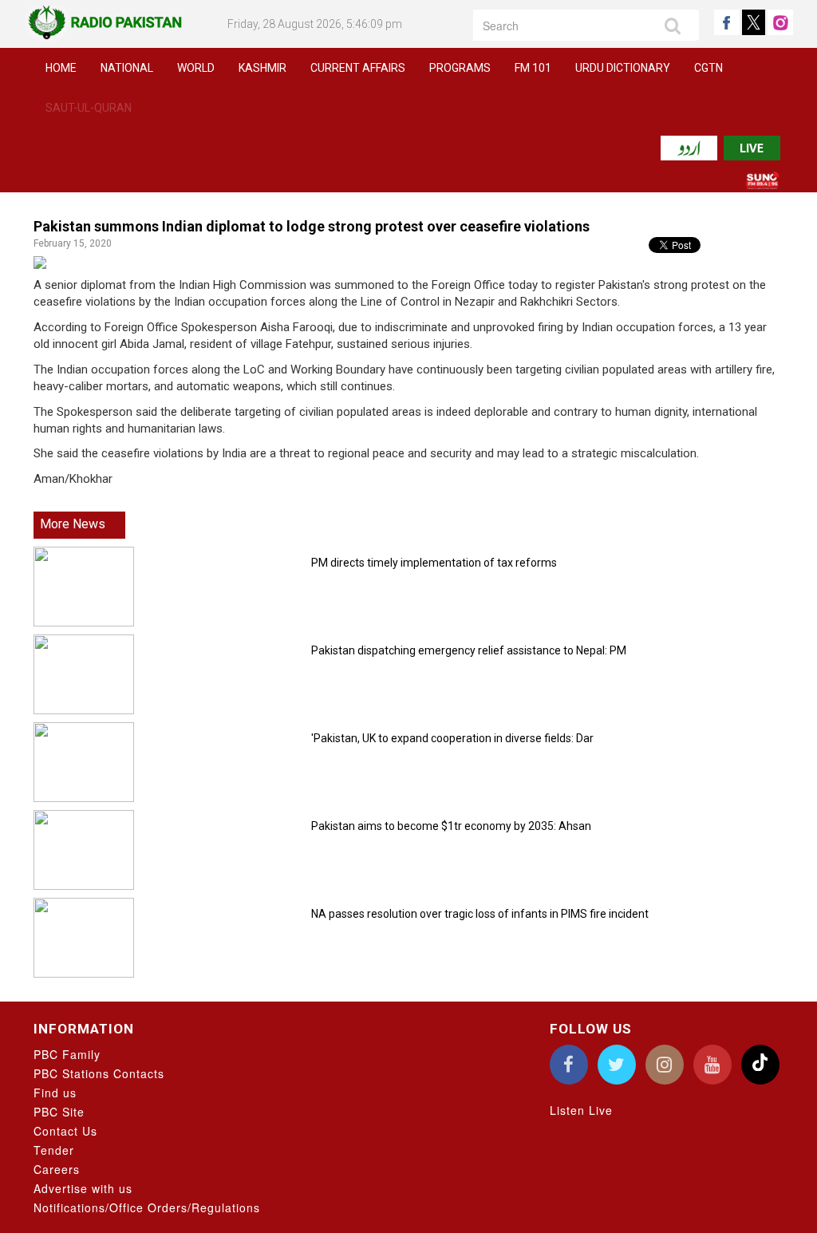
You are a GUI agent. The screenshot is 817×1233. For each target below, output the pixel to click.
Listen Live (581, 1110)
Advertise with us (83, 1188)
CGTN (708, 67)
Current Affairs (357, 67)
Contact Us (65, 1131)
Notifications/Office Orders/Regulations (147, 1207)
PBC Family (67, 1054)
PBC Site (59, 1112)
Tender (54, 1150)
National (127, 67)
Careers (57, 1169)
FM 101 (533, 67)
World (196, 67)
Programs (460, 67)
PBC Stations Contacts (99, 1073)
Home (61, 67)
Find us (55, 1093)
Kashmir (262, 67)
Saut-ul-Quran (88, 107)
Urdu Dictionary (622, 67)
